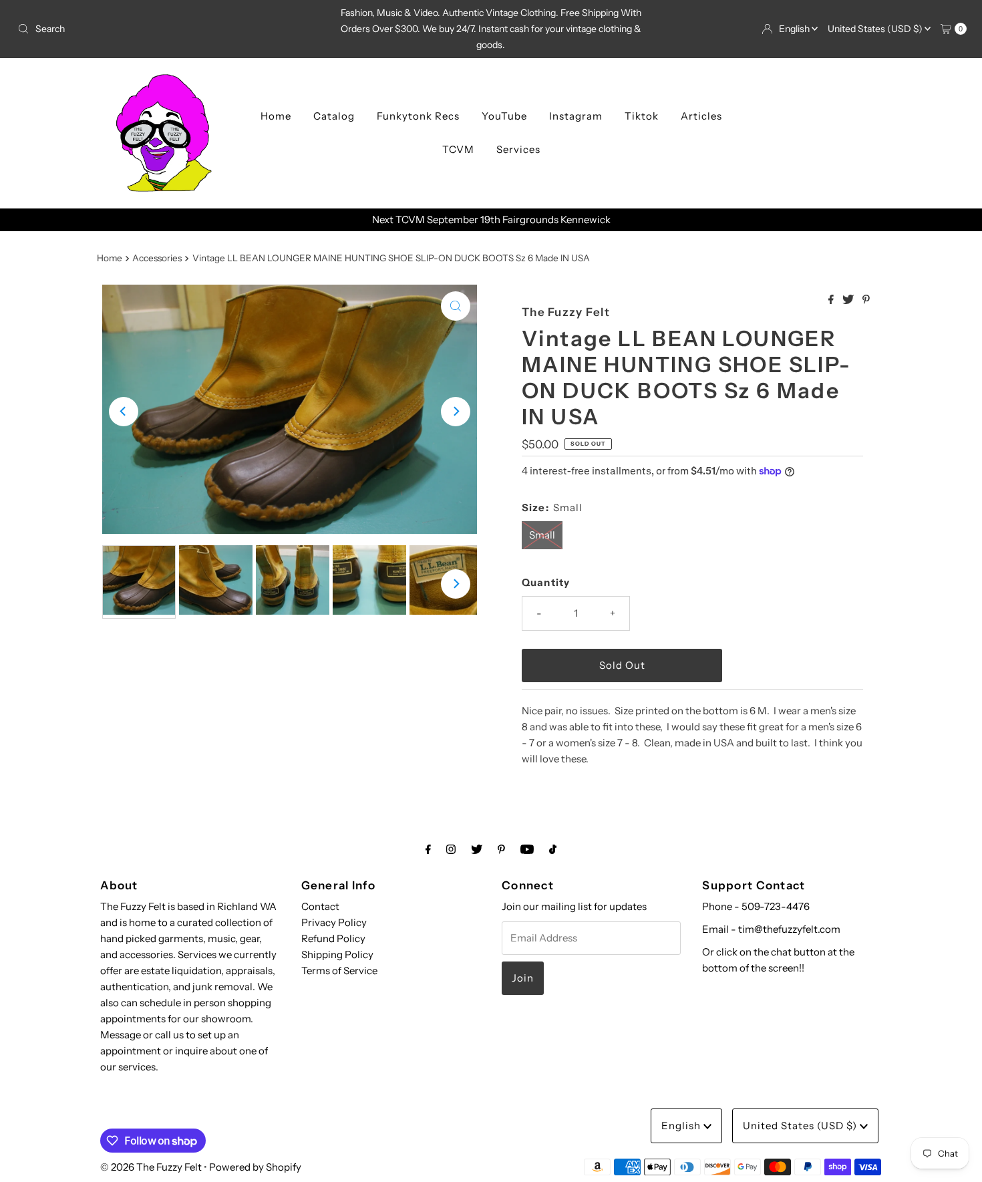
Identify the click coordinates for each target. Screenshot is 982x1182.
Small (542, 535)
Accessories (157, 258)
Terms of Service (339, 970)
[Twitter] (476, 849)
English (795, 29)
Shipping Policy (337, 954)
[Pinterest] (501, 849)
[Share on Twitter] (849, 300)
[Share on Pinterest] (866, 300)
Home (276, 116)
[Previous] (123, 411)
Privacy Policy (334, 922)
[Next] (455, 411)
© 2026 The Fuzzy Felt (151, 1167)
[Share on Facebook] (832, 300)
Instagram (576, 116)
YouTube (504, 116)
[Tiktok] (552, 849)
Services (518, 149)
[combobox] (168, 28)
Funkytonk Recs (418, 116)
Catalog (334, 116)
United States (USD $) (876, 29)
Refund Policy (333, 938)
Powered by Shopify (255, 1167)
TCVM (458, 149)
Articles (701, 116)
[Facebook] (428, 849)
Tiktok (642, 116)
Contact (320, 906)
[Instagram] (451, 849)
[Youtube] (527, 849)
